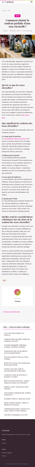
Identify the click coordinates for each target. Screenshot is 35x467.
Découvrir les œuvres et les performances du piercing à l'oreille (17, 364)
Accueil (4, 10)
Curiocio (8, 1)
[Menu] (31, 1)
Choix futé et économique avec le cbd (15, 415)
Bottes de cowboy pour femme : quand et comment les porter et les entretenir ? (16, 382)
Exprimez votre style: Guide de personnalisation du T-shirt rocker (15, 370)
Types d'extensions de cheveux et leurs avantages (16, 358)
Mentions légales (7, 452)
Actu (9, 10)
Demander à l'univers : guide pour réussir (17, 399)
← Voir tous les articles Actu (11, 312)
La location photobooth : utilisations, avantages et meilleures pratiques (15, 346)
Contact (4, 456)
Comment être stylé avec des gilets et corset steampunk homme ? (15, 352)
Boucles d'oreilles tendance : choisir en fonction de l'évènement (16, 404)
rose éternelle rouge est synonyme (15, 138)
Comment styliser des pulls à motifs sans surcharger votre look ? (17, 340)
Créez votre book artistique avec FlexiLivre (14, 334)
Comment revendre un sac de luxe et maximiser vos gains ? (15, 376)
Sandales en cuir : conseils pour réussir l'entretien (16, 388)
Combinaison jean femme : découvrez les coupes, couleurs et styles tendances (17, 410)
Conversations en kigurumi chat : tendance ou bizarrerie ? (17, 394)
